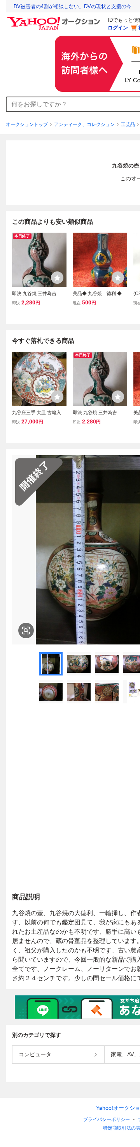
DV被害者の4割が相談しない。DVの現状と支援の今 (72, 6)
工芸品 (128, 124)
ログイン (118, 28)
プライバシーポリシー (106, 1119)
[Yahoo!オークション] (55, 19)
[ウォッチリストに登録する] (57, 277)
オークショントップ (27, 124)
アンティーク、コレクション (84, 124)
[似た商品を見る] (26, 630)
